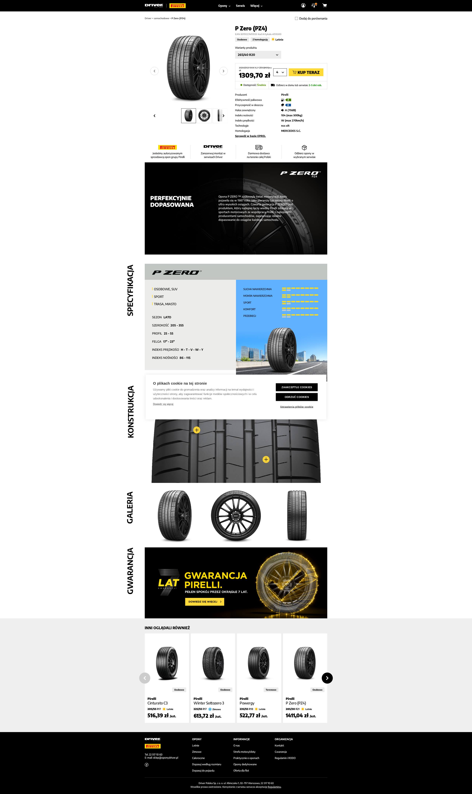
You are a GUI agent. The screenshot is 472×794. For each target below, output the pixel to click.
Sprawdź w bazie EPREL (250, 135)
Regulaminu (274, 786)
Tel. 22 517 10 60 (153, 754)
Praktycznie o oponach (246, 758)
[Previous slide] (144, 678)
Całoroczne (198, 758)
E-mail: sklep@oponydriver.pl (161, 757)
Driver (148, 18)
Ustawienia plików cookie (296, 406)
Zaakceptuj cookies (297, 387)
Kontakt (279, 745)
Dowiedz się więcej (163, 404)
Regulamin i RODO (285, 758)
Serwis (240, 6)
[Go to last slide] (154, 71)
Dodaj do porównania (313, 18)
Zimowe (196, 752)
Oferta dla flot (241, 770)
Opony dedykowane (245, 764)
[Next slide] (223, 71)
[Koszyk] (325, 5)
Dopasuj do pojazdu (203, 770)
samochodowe (161, 18)
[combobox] (258, 55)
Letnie (195, 745)
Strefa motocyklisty (244, 752)
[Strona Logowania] (303, 6)
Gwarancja (281, 752)
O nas (236, 745)
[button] (188, 115)
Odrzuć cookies (297, 397)
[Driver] (155, 6)
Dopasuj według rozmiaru (206, 764)
